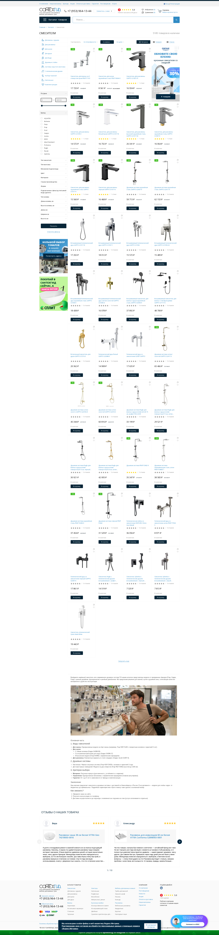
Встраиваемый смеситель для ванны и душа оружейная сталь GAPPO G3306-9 (137, 301)
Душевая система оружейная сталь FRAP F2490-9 (81, 522)
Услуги (114, 4)
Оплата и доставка (83, 4)
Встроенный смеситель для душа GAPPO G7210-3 (80, 355)
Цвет (42, 173)
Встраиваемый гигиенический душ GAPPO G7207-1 (110, 244)
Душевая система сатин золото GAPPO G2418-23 (79, 411)
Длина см (44, 210)
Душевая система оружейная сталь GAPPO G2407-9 (137, 188)
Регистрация (175, 4)
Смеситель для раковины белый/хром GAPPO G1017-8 (109, 133)
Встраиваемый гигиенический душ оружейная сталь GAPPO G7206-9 (82, 301)
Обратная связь (47, 904)
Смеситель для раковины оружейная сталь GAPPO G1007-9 (163, 134)
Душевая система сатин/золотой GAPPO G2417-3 (163, 355)
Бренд (43, 113)
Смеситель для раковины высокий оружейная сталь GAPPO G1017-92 (136, 134)
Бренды (66, 4)
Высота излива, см (47, 205)
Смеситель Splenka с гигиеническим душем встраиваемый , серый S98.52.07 (162, 579)
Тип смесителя (46, 160)
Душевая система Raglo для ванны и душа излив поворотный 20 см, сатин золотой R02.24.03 (109, 467)
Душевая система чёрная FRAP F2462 (110, 522)
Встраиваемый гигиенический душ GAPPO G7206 (137, 244)
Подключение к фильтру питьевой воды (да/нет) (53, 191)
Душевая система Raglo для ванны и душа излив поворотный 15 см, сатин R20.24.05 (164, 412)
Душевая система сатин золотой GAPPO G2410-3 (107, 411)
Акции (72, 4)
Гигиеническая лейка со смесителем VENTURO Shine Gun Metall (136, 523)
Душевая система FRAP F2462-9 (137, 465)
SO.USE (177, 928)
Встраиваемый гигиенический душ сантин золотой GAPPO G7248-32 (110, 301)
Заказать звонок (48, 896)
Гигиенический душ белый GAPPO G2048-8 (108, 355)
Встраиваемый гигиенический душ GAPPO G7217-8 (82, 244)
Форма (43, 186)
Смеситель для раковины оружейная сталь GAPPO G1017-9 (80, 189)
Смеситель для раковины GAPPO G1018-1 (80, 133)
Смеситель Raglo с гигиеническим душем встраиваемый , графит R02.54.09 (107, 579)
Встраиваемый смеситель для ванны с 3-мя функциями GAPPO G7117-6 (165, 301)
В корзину (76, 97)
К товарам (165, 96)
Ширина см (45, 214)
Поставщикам (105, 4)
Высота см (44, 218)
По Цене (44, 93)
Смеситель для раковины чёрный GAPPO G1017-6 (108, 188)
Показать (53, 226)
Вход (167, 4)
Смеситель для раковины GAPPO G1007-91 (135, 77)
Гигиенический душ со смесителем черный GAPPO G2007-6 (81, 579)
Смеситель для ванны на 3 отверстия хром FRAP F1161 (80, 77)
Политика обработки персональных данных (54, 924)
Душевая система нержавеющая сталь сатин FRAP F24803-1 (164, 467)
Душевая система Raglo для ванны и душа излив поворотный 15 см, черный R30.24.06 (81, 467)
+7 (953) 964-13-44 (79, 11)
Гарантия (95, 4)
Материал (44, 177)
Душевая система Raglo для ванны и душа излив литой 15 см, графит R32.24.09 (137, 412)
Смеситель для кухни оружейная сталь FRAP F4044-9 (109, 77)
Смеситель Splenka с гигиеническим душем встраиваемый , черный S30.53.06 (135, 579)
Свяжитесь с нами (103, 11)
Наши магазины (55, 4)
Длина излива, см (47, 201)
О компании (43, 4)
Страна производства (49, 182)
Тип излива (45, 197)
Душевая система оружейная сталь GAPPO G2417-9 (165, 188)
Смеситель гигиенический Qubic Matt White (80, 633)
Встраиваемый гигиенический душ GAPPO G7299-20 (165, 244)
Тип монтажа (45, 164)
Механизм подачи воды (49, 169)
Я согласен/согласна (151, 926)
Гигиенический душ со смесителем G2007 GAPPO (135, 355)
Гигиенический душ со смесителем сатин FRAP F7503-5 (165, 523)
